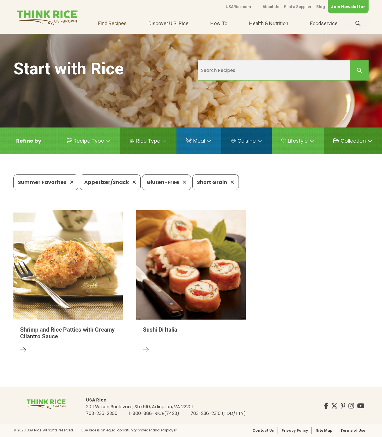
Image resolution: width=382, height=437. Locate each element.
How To (218, 23)
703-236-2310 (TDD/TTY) (218, 413)
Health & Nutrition (268, 23)
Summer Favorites (43, 182)
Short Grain (212, 182)
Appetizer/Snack (107, 182)
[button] (28, 141)
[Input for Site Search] (358, 23)
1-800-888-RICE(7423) (154, 413)
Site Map (324, 430)
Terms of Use (352, 430)
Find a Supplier (298, 6)
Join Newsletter (348, 7)
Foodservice (324, 23)
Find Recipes (112, 23)
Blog (320, 6)
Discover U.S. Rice (168, 23)
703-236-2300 (101, 413)
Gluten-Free (163, 182)
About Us (271, 6)
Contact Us (263, 430)
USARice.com (238, 6)
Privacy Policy (295, 430)
